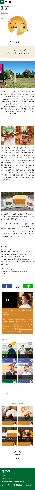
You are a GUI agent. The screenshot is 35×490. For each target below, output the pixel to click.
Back (27, 393)
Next (8, 393)
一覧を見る (17, 454)
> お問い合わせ (6, 476)
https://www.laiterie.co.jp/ (8, 274)
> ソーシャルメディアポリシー (10, 478)
